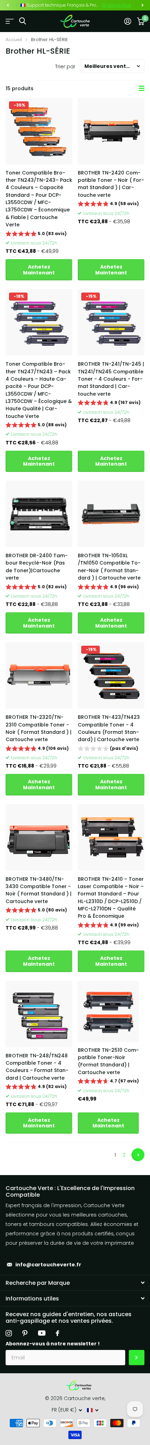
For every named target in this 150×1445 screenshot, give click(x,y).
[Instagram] (9, 1333)
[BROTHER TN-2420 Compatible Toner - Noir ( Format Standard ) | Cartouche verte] (111, 131)
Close (75, 1282)
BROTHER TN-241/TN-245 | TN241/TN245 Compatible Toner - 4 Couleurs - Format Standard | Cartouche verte (111, 378)
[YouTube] (41, 1333)
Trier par (65, 66)
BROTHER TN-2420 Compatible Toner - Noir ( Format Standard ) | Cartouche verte (111, 184)
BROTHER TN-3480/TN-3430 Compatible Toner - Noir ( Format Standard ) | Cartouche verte (39, 890)
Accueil (14, 39)
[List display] (141, 88)
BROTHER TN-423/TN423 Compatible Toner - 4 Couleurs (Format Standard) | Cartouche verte (109, 728)
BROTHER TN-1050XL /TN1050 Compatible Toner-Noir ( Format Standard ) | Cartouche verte (109, 566)
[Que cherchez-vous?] (22, 21)
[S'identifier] (127, 21)
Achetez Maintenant (39, 269)
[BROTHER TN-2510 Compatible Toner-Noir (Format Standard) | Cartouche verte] (108, 1011)
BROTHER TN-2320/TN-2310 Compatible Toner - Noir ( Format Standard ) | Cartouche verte (39, 728)
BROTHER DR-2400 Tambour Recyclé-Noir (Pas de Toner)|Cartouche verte (37, 566)
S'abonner (136, 1358)
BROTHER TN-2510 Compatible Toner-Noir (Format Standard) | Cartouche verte (108, 1061)
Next (138, 1154)
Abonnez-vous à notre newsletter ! (53, 1343)
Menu (10, 21)
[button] (7, 5)
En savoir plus (116, 5)
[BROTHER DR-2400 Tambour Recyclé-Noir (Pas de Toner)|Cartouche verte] (39, 514)
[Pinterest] (25, 1333)
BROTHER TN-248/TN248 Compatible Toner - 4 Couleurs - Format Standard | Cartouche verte (37, 1066)
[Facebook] (57, 1333)
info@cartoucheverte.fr (48, 1264)
